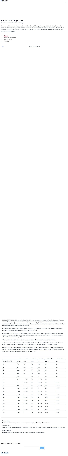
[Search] (42, 448)
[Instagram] (5, 453)
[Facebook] (2, 453)
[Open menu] (65, 3)
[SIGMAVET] (7, 2)
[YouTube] (7, 453)
